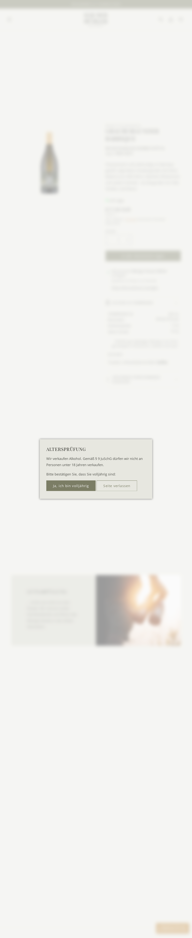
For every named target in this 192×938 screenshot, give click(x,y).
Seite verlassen (116, 485)
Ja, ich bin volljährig (71, 485)
